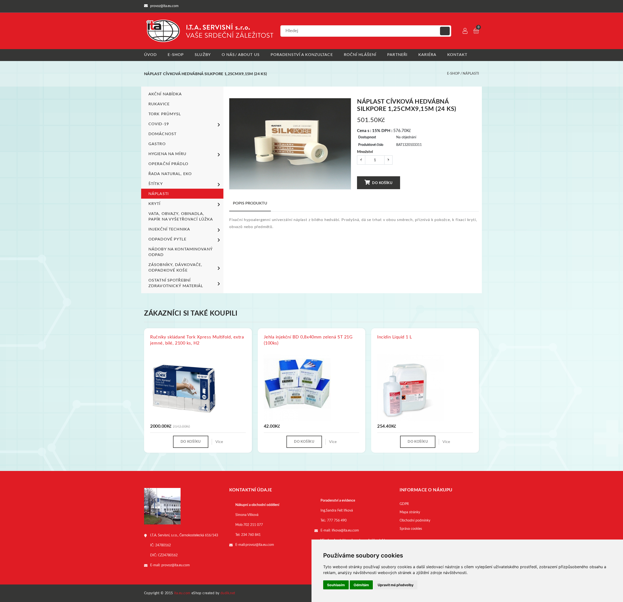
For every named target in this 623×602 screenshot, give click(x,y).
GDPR (404, 504)
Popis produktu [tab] (250, 203)
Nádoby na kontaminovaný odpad (180, 252)
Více (219, 442)
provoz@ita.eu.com (175, 565)
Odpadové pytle (167, 239)
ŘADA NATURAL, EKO (170, 174)
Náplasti (471, 73)
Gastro (157, 144)
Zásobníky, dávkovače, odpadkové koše (175, 267)
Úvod (150, 55)
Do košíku (382, 183)
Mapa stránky (410, 512)
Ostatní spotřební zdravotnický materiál (175, 283)
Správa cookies (411, 529)
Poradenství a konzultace (302, 55)
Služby (203, 55)
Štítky (155, 184)
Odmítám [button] (361, 585)
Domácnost (162, 134)
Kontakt (457, 55)
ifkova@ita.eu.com (345, 530)
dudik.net (227, 593)
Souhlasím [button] (336, 585)
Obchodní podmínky (415, 520)
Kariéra (427, 55)
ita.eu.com (182, 593)
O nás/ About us (241, 55)
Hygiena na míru (167, 154)
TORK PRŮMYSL (164, 114)
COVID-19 (158, 124)
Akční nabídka (165, 94)
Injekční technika (169, 229)
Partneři (397, 55)
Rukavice (159, 104)
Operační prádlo (168, 164)
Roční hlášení (360, 55)
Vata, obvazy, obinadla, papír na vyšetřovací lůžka (180, 216)
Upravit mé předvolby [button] (395, 585)
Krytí (154, 204)
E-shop (176, 55)
